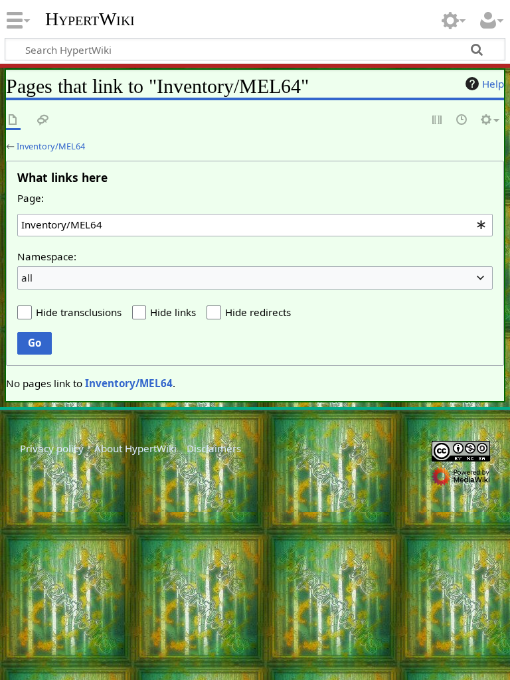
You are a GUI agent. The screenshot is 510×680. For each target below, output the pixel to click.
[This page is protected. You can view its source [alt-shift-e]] (437, 120)
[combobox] (255, 225)
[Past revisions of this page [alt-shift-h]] (462, 120)
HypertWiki (90, 19)
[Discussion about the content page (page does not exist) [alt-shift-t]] (43, 120)
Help (493, 83)
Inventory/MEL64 (51, 146)
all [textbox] (27, 277)
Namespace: (46, 256)
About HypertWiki (135, 448)
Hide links (173, 312)
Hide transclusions (79, 312)
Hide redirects (258, 312)
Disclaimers (214, 448)
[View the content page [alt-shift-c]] (13, 120)
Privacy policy (52, 448)
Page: (30, 198)
